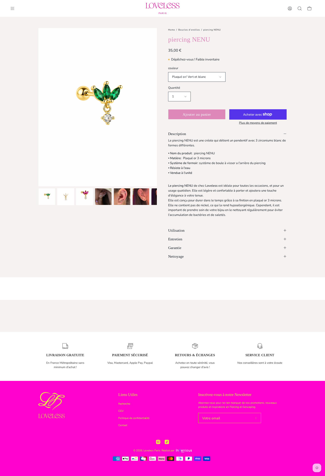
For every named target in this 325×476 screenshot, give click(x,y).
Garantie (174, 248)
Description (177, 134)
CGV (121, 411)
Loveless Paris (152, 450)
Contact (122, 425)
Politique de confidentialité (133, 418)
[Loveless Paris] (162, 8)
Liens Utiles (127, 394)
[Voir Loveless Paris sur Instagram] (158, 442)
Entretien (175, 239)
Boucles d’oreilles (189, 29)
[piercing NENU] (46, 196)
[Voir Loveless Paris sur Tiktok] (167, 442)
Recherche (124, 404)
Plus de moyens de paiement (258, 123)
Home (171, 29)
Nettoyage (176, 256)
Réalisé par (168, 450)
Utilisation (176, 230)
